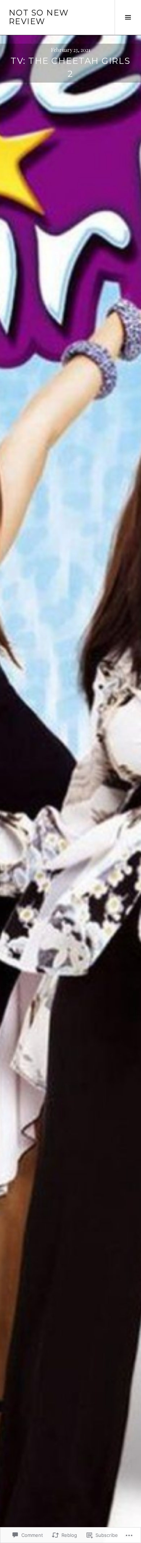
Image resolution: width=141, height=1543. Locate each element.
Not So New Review (39, 17)
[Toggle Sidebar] (128, 17)
